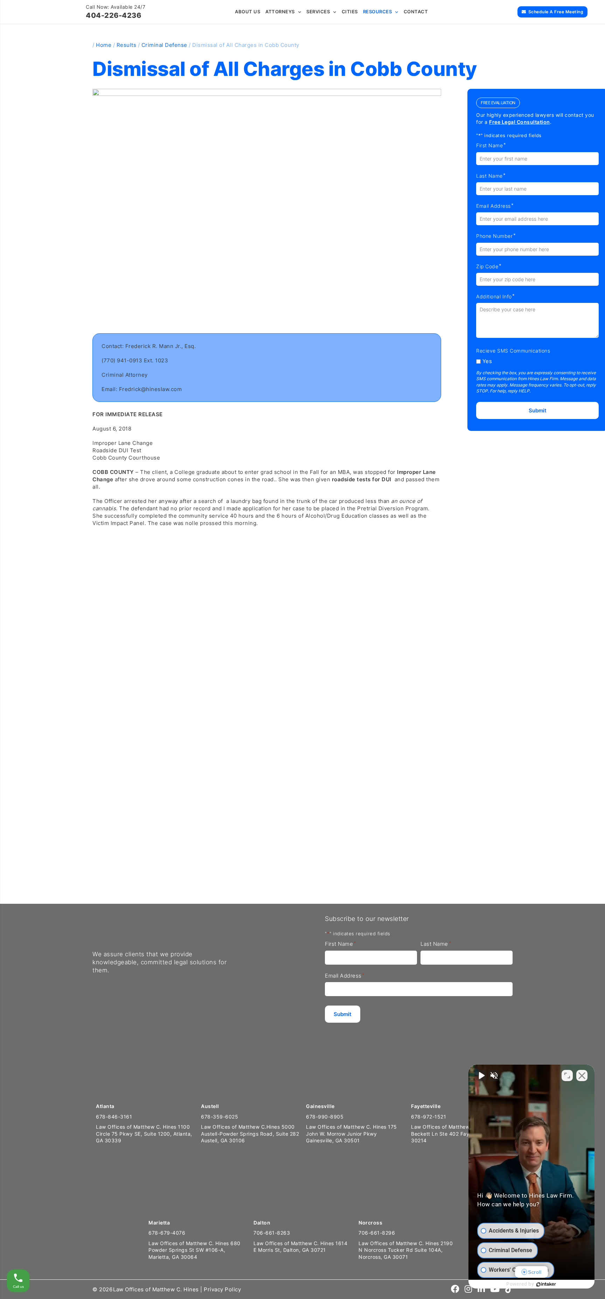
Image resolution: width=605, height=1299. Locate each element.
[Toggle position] (567, 1075)
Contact (416, 11)
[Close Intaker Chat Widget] (581, 1075)
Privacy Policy (222, 1289)
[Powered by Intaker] (546, 1284)
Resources (377, 11)
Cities (350, 11)
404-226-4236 (113, 15)
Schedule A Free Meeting (556, 11)
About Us (247, 11)
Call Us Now (29, 877)
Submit (538, 410)
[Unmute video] (481, 1075)
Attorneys (280, 11)
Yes (487, 361)
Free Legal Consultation (519, 122)
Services (318, 11)
